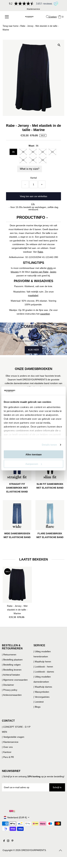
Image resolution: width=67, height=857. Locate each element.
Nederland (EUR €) (17, 817)
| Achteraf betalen (11, 674)
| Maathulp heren (42, 661)
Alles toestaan (34, 454)
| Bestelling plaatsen (12, 659)
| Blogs (37, 706)
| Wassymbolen (41, 692)
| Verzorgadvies (41, 697)
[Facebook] (4, 841)
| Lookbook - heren (43, 666)
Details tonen (49, 444)
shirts (50, 268)
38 (23, 152)
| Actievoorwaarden (12, 695)
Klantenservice (33, 9)
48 (33, 160)
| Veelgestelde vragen (13, 737)
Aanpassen (31, 464)
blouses (15, 271)
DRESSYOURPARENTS (33, 850)
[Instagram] (8, 841)
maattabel (33, 295)
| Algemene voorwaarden (15, 679)
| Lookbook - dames (44, 671)
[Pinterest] (12, 841)
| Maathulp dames (43, 686)
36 (13, 152)
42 (42, 152)
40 (33, 152)
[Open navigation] (9, 17)
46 (23, 160)
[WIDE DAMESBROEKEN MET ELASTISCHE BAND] (17, 514)
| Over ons (7, 747)
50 (42, 160)
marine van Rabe (39, 271)
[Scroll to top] (60, 850)
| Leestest (39, 701)
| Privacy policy (9, 690)
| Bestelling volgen (11, 664)
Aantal (33, 177)
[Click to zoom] (59, 45)
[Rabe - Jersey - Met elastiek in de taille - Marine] (17, 585)
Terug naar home (10, 26)
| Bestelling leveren (11, 669)
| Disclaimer (8, 685)
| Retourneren (9, 654)
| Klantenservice (10, 742)
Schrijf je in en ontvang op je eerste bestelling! (33, 776)
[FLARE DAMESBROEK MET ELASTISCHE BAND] (49, 514)
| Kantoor (6, 752)
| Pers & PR (8, 757)
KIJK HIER (33, 349)
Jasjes (53, 271)
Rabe (40, 251)
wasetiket (45, 313)
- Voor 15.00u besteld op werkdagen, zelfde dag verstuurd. (33, 208)
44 (52, 152)
